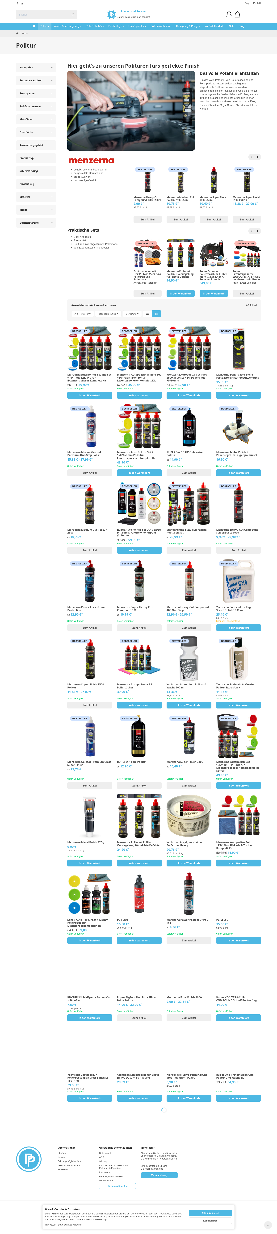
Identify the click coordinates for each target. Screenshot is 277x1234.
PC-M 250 (222, 919)
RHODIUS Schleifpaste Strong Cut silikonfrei (89, 999)
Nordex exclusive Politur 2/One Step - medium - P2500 (187, 1076)
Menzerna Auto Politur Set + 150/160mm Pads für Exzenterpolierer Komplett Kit (136, 455)
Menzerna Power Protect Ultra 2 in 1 (188, 921)
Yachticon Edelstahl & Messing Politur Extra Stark (236, 686)
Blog (246, 3)
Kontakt (257, 3)
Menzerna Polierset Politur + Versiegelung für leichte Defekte (180, 274)
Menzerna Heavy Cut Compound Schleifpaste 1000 (237, 531)
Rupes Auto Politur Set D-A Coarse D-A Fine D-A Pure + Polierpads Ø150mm (139, 532)
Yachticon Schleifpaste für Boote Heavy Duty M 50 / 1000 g (138, 1076)
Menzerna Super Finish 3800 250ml (213, 198)
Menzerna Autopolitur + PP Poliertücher (134, 686)
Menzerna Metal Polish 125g (85, 842)
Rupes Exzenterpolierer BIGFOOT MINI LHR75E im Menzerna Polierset (246, 275)
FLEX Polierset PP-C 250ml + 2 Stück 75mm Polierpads (136, 1156)
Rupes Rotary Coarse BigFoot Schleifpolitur (86, 1156)
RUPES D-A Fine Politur (131, 761)
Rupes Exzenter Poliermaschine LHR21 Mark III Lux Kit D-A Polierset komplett (213, 275)
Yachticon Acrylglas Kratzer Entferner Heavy (184, 844)
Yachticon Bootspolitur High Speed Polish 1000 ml (234, 609)
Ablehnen (77, 1224)
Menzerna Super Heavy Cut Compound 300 (135, 609)
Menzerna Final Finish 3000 (184, 997)
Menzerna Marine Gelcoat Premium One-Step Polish (84, 454)
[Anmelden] (229, 14)
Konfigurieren (210, 1220)
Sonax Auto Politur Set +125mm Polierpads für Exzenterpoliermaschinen (87, 922)
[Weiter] (258, 157)
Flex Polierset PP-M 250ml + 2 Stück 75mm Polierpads (185, 1156)
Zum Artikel (148, 219)
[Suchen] (73, 14)
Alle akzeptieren (210, 1212)
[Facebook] (17, 3)
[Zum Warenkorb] (237, 14)
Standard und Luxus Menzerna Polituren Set (187, 531)
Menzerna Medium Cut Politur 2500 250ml (180, 198)
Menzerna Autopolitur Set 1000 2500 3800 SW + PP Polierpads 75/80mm (187, 377)
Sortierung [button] (131, 313)
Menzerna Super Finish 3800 (185, 761)
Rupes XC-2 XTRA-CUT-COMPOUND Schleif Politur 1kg (236, 999)
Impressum (50, 1224)
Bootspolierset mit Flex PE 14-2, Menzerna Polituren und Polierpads (147, 275)
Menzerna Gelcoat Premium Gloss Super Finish (89, 763)
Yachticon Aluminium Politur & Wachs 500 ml (186, 686)
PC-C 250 (221, 1155)
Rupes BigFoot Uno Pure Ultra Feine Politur (136, 999)
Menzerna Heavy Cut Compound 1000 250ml (147, 198)
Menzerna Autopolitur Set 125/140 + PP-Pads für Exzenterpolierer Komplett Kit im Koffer (237, 766)
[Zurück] (251, 157)
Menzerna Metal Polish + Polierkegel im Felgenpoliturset (236, 454)
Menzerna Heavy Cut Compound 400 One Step (188, 609)
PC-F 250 (122, 919)
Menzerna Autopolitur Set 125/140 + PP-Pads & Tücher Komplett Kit (234, 845)
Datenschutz (64, 1224)
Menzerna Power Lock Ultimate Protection (87, 609)
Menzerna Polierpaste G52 (134, 1232)
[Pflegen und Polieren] (111, 14)
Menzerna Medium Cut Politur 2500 (87, 531)
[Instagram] (22, 3)
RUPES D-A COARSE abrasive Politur (185, 454)
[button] (164, 314)
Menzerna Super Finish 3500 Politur (246, 198)
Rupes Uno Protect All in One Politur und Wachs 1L (235, 1076)
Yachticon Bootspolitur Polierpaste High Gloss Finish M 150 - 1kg (87, 1077)
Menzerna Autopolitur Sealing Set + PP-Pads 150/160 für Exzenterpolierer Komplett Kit (139, 377)
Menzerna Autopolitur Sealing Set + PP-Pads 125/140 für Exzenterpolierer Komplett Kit (89, 377)
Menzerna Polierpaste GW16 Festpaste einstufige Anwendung (237, 376)
